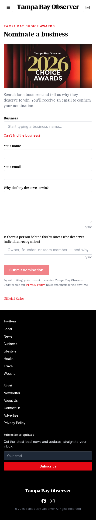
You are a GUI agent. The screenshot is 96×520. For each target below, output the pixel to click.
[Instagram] (52, 501)
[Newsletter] (87, 7)
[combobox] (48, 126)
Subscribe (48, 466)
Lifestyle (10, 351)
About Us (11, 400)
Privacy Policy (35, 284)
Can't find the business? (22, 135)
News (8, 336)
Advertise (11, 415)
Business (10, 344)
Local (8, 329)
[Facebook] (43, 501)
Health (9, 359)
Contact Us (12, 408)
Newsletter (12, 393)
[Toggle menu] (8, 7)
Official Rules (14, 298)
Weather (10, 373)
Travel (9, 366)
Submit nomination (26, 270)
